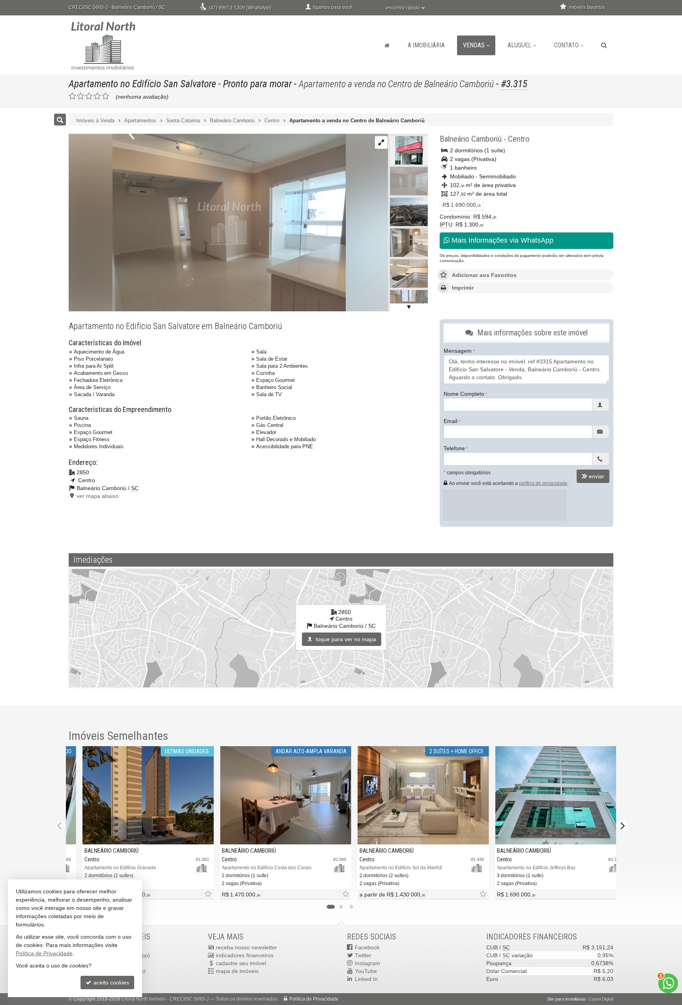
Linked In (366, 979)
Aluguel (519, 45)
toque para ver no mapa (345, 639)
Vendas (474, 45)
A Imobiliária (426, 45)
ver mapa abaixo (97, 496)
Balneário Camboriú (471, 139)
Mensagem (458, 351)
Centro (519, 139)
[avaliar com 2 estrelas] (80, 96)
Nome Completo (464, 394)
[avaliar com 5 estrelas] (105, 96)
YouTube (366, 971)
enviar (596, 476)
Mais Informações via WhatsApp (501, 240)
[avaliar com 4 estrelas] (97, 96)
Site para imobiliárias (566, 999)
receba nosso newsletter (246, 947)
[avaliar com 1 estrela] (72, 96)
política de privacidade (543, 483)
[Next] (622, 826)
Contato (566, 45)
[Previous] (60, 826)
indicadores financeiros (245, 955)
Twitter (363, 955)
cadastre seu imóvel (241, 963)
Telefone (454, 448)
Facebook (367, 947)
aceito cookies (110, 982)
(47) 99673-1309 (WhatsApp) (240, 8)
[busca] (604, 45)
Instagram (367, 963)
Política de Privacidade (314, 999)
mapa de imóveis (237, 971)
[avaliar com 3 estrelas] (89, 96)
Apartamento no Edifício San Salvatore (142, 84)
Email (450, 421)
